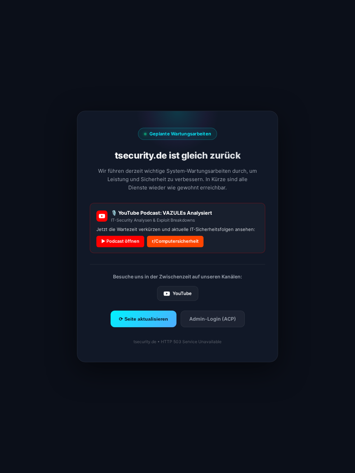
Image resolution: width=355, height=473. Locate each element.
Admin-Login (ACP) (212, 319)
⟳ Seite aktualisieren (143, 319)
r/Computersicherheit (175, 241)
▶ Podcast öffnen (120, 241)
